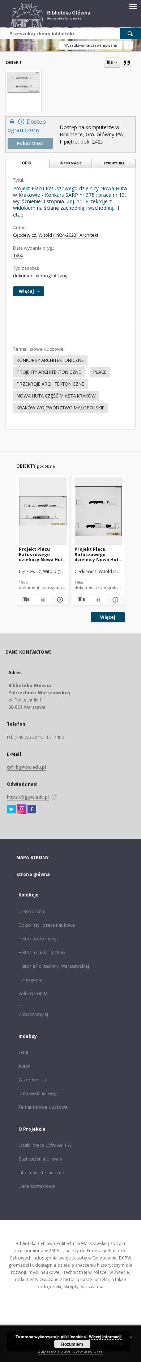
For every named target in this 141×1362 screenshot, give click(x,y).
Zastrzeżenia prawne (40, 1159)
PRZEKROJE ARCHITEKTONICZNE (50, 384)
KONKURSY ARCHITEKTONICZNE (50, 360)
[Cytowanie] (126, 62)
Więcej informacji (105, 1336)
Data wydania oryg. (38, 1093)
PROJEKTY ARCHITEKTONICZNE (49, 372)
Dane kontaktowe (36, 1186)
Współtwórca (32, 1080)
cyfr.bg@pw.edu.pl (26, 767)
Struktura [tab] (114, 163)
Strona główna (33, 874)
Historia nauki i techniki (42, 952)
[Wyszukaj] (130, 33)
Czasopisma (31, 911)
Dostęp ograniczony (27, 126)
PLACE (100, 372)
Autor (24, 1066)
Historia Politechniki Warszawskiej (53, 966)
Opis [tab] (26, 163)
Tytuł (23, 1052)
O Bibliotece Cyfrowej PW (45, 1145)
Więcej (107, 617)
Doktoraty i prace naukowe (46, 925)
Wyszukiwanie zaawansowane (90, 45)
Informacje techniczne (41, 1173)
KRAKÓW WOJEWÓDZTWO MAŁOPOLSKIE (60, 408)
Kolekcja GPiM (33, 993)
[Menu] (132, 6)
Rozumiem (72, 1344)
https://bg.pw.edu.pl (28, 797)
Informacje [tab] (70, 163)
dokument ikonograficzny (40, 276)
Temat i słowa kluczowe (43, 1107)
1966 (18, 255)
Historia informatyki (39, 939)
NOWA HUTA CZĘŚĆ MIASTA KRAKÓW (56, 396)
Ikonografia (30, 980)
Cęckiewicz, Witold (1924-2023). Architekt (55, 235)
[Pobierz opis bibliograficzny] (25, 599)
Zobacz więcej (33, 1014)
